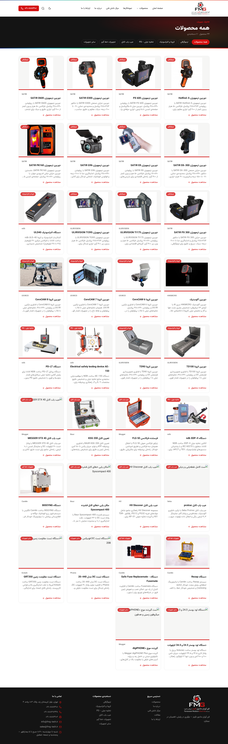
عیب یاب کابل (127, 42)
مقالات (157, 715)
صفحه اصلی (157, 8)
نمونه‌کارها (127, 8)
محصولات (143, 8)
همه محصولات (200, 42)
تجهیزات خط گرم (108, 42)
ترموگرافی (184, 42)
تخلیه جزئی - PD (146, 42)
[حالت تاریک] (49, 8)
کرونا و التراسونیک (166, 42)
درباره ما (98, 8)
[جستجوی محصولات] (43, 8)
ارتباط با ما (85, 8)
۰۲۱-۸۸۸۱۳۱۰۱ (30, 8)
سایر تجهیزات (89, 42)
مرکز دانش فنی (112, 8)
